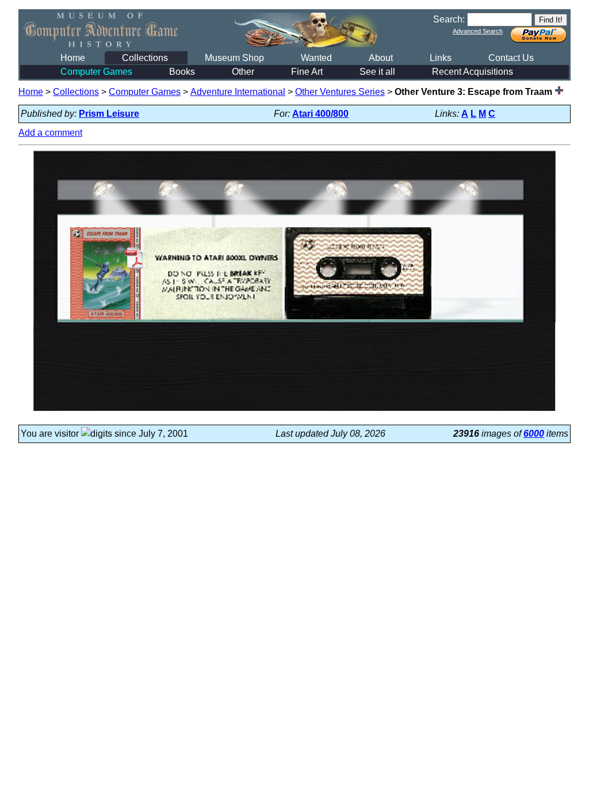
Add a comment (50, 133)
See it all (377, 72)
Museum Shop (234, 58)
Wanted (316, 58)
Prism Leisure (109, 114)
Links (441, 58)
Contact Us (511, 58)
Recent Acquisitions (472, 72)
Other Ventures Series (340, 92)
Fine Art (307, 72)
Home (72, 58)
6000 (533, 433)
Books (182, 72)
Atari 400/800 (320, 114)
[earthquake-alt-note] (212, 319)
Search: (449, 19)
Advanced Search (478, 31)
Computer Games (96, 72)
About (381, 58)
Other (243, 72)
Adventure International (237, 92)
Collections (145, 58)
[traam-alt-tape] (358, 319)
